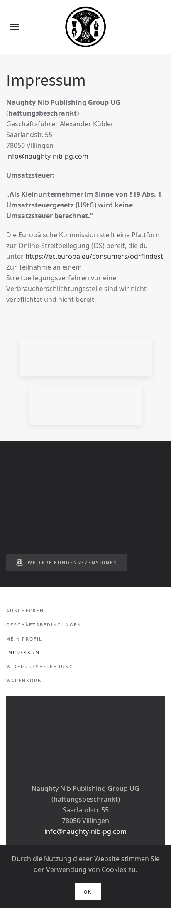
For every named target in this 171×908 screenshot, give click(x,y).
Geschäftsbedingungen (43, 624)
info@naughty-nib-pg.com (47, 156)
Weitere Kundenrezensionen (72, 562)
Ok (88, 891)
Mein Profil (24, 638)
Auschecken (25, 610)
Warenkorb (24, 680)
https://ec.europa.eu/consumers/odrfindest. (95, 256)
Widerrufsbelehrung (39, 666)
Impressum (23, 652)
